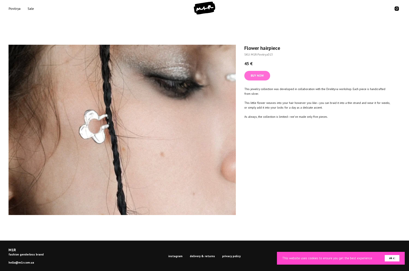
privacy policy (231, 256)
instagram (175, 256)
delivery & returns (202, 256)
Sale (31, 8)
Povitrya (14, 8)
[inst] (396, 8)
